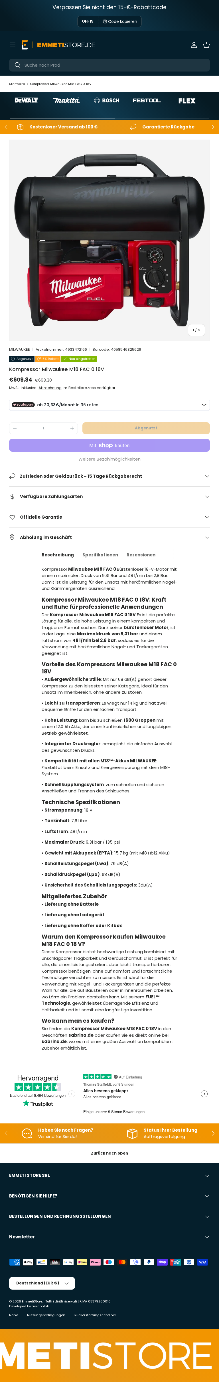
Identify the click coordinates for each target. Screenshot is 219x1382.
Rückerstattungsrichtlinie (95, 1315)
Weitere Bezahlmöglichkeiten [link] (109, 459)
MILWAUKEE (19, 349)
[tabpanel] (109, 811)
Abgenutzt (146, 428)
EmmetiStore (32, 1301)
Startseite (17, 84)
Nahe (13, 1315)
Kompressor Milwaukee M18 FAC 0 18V (61, 84)
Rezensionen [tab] (141, 555)
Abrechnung (50, 387)
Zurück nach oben (109, 1153)
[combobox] (109, 65)
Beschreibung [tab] (58, 555)
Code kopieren (122, 21)
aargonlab (40, 1306)
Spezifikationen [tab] (100, 555)
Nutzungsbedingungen (46, 1315)
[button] (206, 45)
